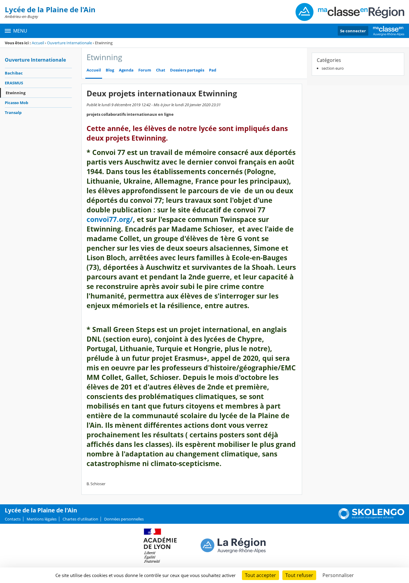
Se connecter (353, 31)
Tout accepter (260, 575)
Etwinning (15, 92)
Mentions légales (42, 519)
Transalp (13, 112)
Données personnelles (124, 519)
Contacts (13, 519)
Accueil (38, 42)
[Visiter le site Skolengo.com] (371, 517)
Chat (160, 70)
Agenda (126, 70)
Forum (144, 70)
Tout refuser (299, 575)
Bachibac (14, 73)
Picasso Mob (16, 102)
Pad (212, 70)
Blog (110, 70)
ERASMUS (14, 83)
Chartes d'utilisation (80, 519)
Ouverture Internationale (69, 42)
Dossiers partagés (187, 70)
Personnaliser (338, 575)
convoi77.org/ (110, 219)
